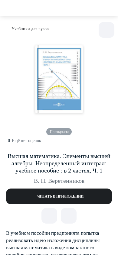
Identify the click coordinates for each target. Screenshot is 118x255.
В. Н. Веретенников (59, 180)
